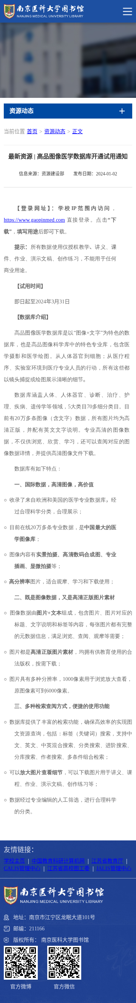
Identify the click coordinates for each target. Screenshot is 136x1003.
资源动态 (54, 131)
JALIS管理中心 (113, 868)
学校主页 (14, 861)
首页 (32, 131)
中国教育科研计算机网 (58, 861)
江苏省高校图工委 (68, 868)
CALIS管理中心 (22, 868)
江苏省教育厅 (107, 861)
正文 (77, 131)
